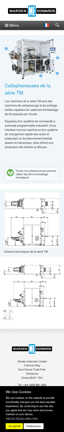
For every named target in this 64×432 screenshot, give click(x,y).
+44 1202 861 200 (34, 385)
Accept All (14, 426)
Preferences (33, 426)
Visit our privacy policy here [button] (22, 418)
